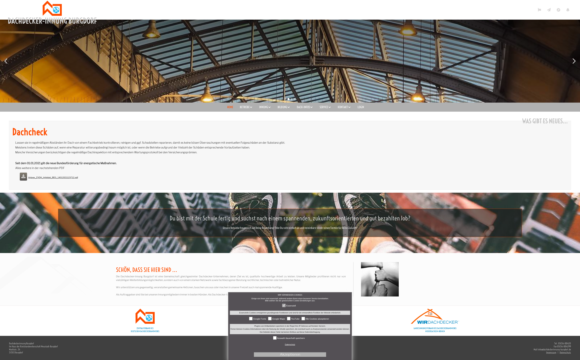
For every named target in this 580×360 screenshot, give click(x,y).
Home (230, 107)
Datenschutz (565, 352)
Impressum (551, 352)
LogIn (361, 107)
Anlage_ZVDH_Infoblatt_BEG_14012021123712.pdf (53, 177)
